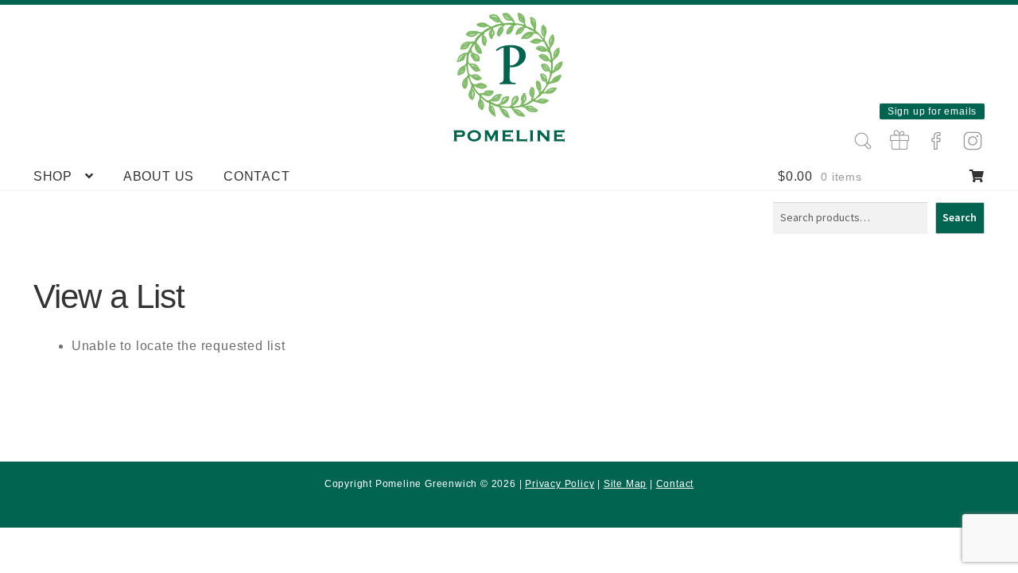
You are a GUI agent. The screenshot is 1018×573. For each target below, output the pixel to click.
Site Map (625, 483)
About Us (158, 176)
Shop (52, 176)
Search (959, 217)
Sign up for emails (932, 111)
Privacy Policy (559, 483)
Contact (256, 176)
